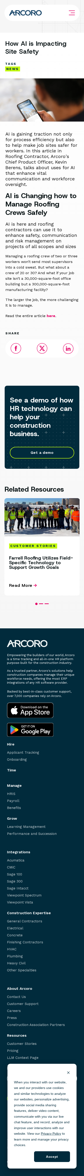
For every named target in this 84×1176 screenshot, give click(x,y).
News (12, 69)
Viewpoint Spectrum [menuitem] (24, 895)
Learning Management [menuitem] (26, 827)
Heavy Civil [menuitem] (16, 963)
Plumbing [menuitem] (15, 956)
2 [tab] (41, 603)
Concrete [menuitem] (15, 935)
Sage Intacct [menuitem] (17, 888)
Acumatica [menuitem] (15, 860)
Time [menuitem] (11, 770)
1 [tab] (36, 604)
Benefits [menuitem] (14, 808)
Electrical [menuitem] (15, 928)
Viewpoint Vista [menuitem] (20, 902)
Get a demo (42, 452)
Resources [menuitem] (17, 1035)
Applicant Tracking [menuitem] (23, 752)
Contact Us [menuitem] (16, 997)
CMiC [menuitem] (11, 867)
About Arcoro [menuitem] (19, 988)
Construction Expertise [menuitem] (29, 913)
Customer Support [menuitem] (22, 1004)
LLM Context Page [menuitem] (22, 1058)
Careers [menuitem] (14, 1011)
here (51, 316)
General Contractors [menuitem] (24, 921)
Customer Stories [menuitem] (22, 1044)
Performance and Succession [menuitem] (32, 834)
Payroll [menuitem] (13, 801)
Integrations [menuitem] (18, 852)
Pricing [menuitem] (12, 1051)
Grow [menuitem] (12, 818)
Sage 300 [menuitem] (15, 881)
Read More (20, 585)
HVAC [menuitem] (12, 949)
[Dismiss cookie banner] (68, 1073)
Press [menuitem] (12, 1018)
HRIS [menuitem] (11, 794)
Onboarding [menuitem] (17, 759)
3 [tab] (47, 603)
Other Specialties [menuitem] (21, 970)
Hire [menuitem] (10, 744)
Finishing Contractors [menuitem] (25, 942)
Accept (52, 1156)
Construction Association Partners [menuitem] (36, 1025)
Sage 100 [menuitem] (14, 874)
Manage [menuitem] (14, 786)
